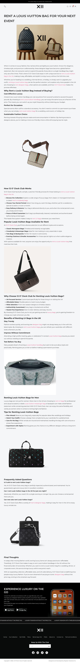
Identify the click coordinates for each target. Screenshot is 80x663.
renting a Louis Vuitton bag (18, 82)
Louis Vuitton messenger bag (35, 403)
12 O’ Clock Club (60, 85)
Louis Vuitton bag (55, 336)
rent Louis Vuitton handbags (31, 99)
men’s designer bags (38, 503)
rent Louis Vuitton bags (27, 111)
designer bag (37, 324)
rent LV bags (36, 218)
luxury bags (51, 312)
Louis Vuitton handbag (35, 345)
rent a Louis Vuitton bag (60, 241)
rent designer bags (22, 85)
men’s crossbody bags (20, 200)
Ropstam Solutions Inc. (70, 660)
